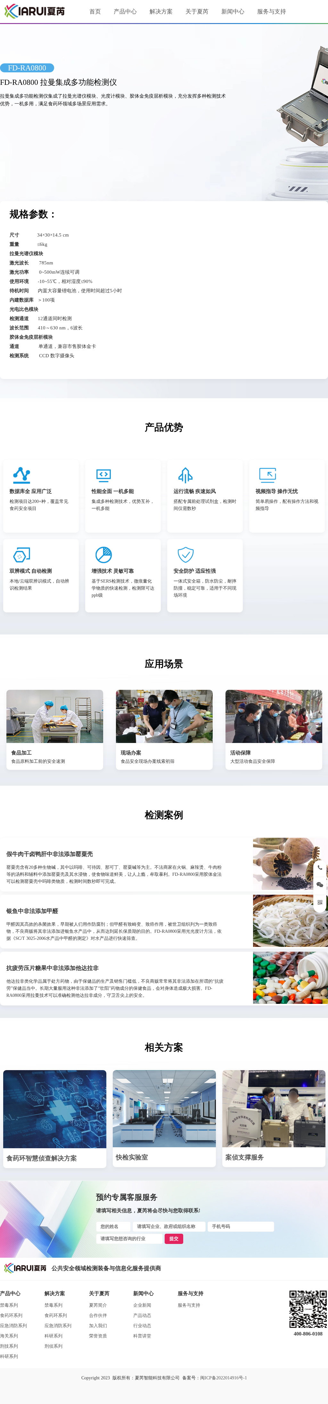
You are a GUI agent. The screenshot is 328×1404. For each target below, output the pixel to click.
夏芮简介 (98, 1305)
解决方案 (161, 11)
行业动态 (142, 1325)
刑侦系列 (53, 1346)
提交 (173, 1238)
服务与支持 (271, 11)
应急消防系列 (13, 1325)
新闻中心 (232, 11)
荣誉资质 (98, 1336)
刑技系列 (9, 1346)
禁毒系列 (9, 1305)
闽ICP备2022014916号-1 (223, 1378)
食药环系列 (11, 1315)
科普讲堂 (142, 1336)
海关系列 (9, 1336)
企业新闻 (142, 1305)
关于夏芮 (197, 11)
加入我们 (98, 1325)
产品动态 (142, 1315)
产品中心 (125, 11)
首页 (95, 11)
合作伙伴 (98, 1315)
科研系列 (9, 1356)
